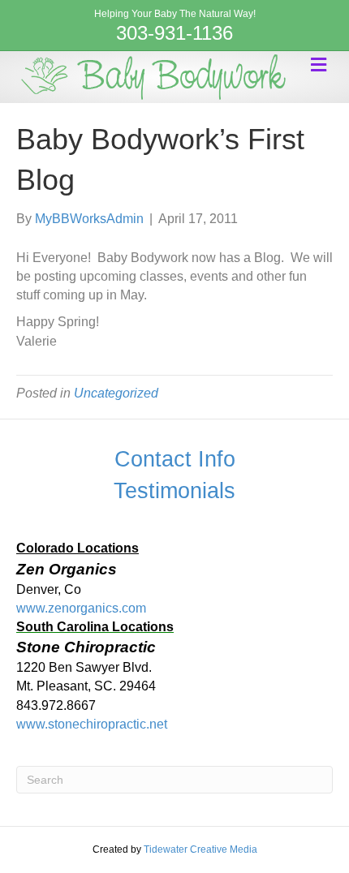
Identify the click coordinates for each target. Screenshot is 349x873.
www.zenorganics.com (81, 608)
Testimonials (174, 491)
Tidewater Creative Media (200, 849)
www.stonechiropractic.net (91, 724)
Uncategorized (116, 393)
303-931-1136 (174, 33)
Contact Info (174, 459)
